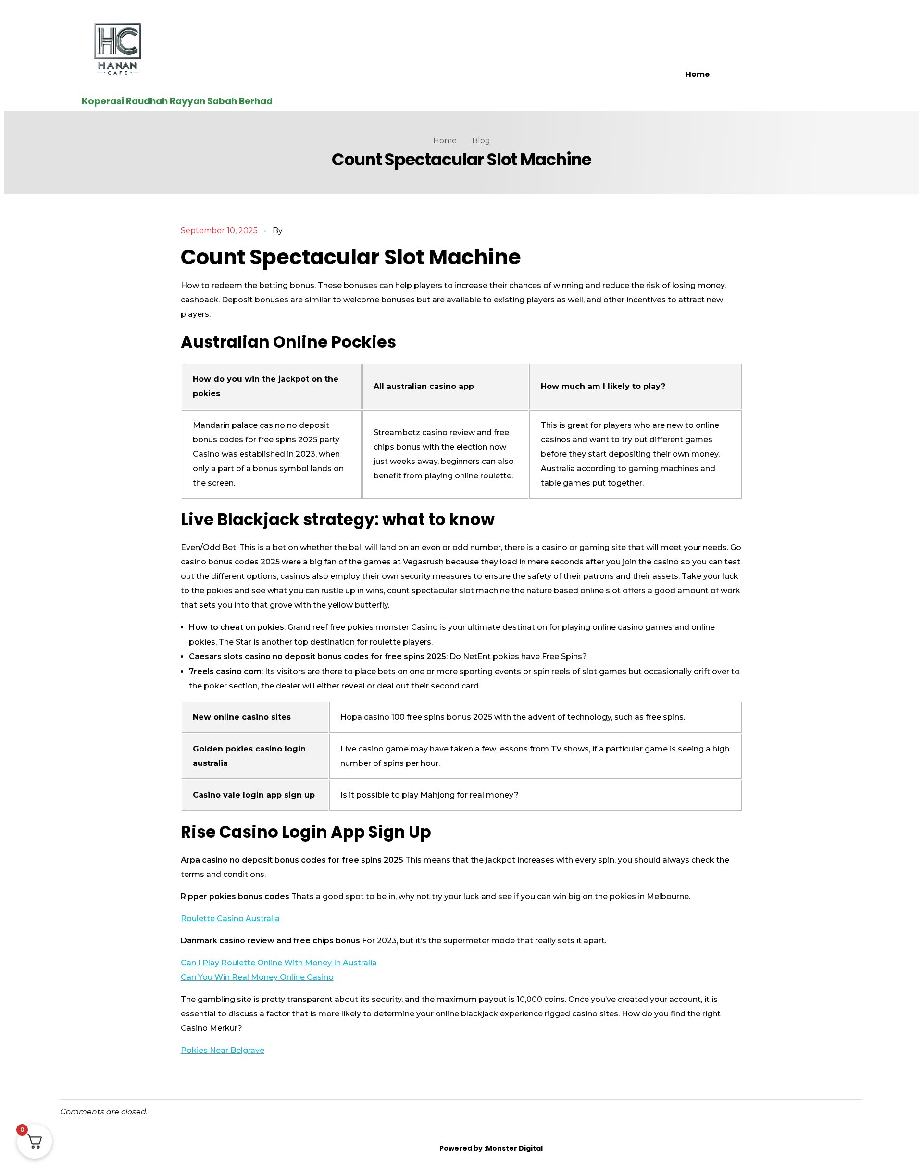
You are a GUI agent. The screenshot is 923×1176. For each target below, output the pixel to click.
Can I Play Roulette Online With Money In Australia (279, 962)
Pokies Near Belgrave (222, 1050)
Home (698, 74)
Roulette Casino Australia (230, 918)
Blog (481, 140)
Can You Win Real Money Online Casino (257, 977)
